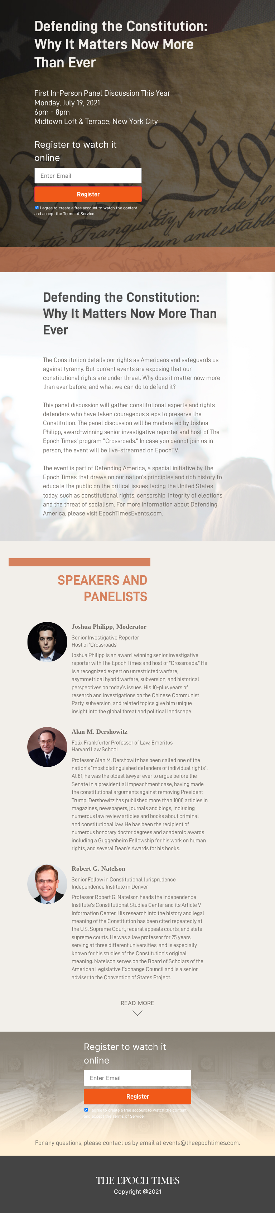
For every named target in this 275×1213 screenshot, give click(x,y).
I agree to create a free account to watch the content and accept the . (85, 211)
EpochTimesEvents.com (130, 513)
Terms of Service (78, 213)
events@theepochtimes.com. (201, 1143)
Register (88, 194)
